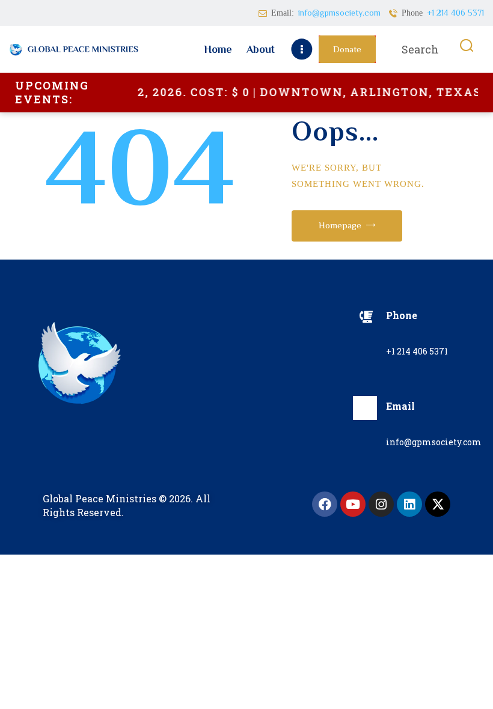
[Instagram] (381, 504)
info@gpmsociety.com (434, 442)
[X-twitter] (437, 504)
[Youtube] (353, 504)
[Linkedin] (409, 504)
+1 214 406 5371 (417, 351)
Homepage (340, 225)
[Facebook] (324, 504)
